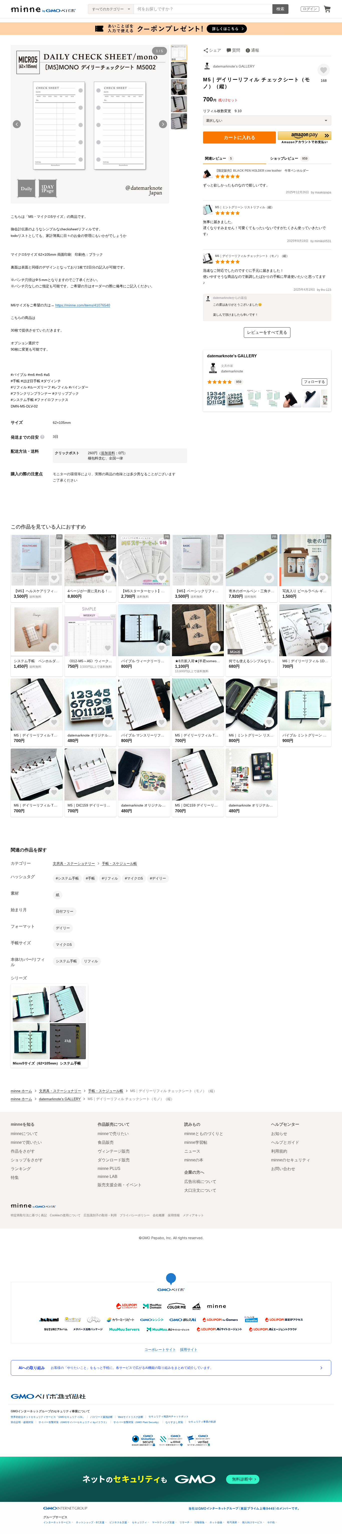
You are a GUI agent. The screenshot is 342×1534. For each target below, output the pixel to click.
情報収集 (200, 1522)
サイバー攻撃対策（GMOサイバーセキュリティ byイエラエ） (73, 1422)
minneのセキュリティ (290, 1160)
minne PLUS (109, 1168)
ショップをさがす (27, 1160)
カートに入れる (239, 137)
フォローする (314, 382)
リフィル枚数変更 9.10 (222, 111)
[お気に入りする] (323, 70)
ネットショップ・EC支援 (90, 1522)
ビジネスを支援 (118, 1522)
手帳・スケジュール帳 (119, 863)
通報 (255, 50)
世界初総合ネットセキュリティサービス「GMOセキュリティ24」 (48, 1417)
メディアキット (193, 1215)
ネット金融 (216, 1522)
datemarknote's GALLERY (234, 66)
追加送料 (108, 453)
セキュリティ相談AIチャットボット (168, 1416)
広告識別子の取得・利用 (100, 1215)
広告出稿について (200, 1181)
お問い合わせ (283, 1169)
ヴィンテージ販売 (114, 1151)
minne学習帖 (195, 1142)
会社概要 (159, 1215)
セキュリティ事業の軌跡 (202, 1421)
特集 (15, 1177)
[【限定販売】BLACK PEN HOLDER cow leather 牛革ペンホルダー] (256, 177)
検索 (280, 9)
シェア (215, 50)
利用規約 (279, 1151)
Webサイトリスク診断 (130, 1417)
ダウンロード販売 (114, 1160)
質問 (236, 50)
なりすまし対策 (174, 1422)
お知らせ (279, 1133)
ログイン (310, 9)
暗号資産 (232, 1522)
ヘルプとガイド (285, 1142)
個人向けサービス (252, 1522)
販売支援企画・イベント (120, 1185)
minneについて (24, 1133)
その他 (271, 1522)
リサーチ (185, 1522)
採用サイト (189, 1349)
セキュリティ (139, 1522)
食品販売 (106, 1142)
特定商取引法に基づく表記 (29, 1215)
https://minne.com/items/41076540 (82, 305)
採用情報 (174, 1215)
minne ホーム (21, 1091)
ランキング (21, 1169)
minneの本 (193, 1160)
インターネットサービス (57, 1522)
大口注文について (200, 1190)
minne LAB (107, 1176)
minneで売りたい (113, 1133)
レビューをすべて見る (267, 332)
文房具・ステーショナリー (74, 863)
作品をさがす (23, 1151)
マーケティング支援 (163, 1522)
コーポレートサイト (160, 1349)
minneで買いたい (26, 1142)
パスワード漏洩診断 (101, 1417)
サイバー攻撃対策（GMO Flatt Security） (136, 1422)
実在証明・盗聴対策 (22, 1422)
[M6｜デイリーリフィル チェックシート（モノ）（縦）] (246, 262)
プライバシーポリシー (135, 1215)
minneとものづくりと (203, 1133)
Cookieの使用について (65, 1215)
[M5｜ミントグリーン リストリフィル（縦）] (238, 213)
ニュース (192, 1151)
